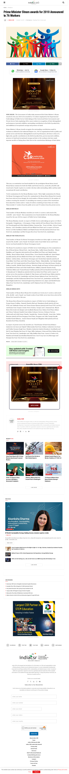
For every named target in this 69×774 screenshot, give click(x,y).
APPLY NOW (34, 405)
